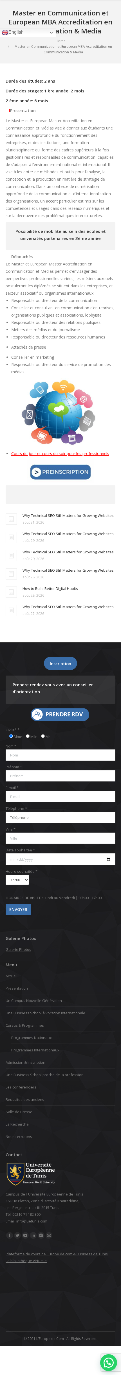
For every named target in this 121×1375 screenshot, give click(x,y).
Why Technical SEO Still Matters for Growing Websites (68, 515)
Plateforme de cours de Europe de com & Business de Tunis (57, 1253)
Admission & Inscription (25, 1062)
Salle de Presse (19, 1111)
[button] (108, 1362)
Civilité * (12, 729)
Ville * (10, 829)
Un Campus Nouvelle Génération (34, 1000)
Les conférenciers (21, 1087)
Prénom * (14, 766)
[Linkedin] (33, 1235)
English (16, 32)
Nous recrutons (19, 1136)
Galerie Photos (18, 949)
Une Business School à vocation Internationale (45, 1012)
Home (61, 40)
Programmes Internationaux (35, 1050)
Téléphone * (16, 808)
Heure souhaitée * (21, 871)
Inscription (60, 663)
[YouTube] (25, 1235)
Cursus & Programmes (25, 1025)
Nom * (11, 746)
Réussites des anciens (25, 1099)
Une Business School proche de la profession (45, 1074)
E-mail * (12, 787)
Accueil (11, 975)
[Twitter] (17, 1235)
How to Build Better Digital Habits (50, 588)
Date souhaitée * (20, 850)
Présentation (17, 988)
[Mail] (49, 1235)
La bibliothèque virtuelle (26, 1260)
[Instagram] (41, 1235)
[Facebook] (9, 1235)
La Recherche (17, 1124)
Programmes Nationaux (31, 1037)
